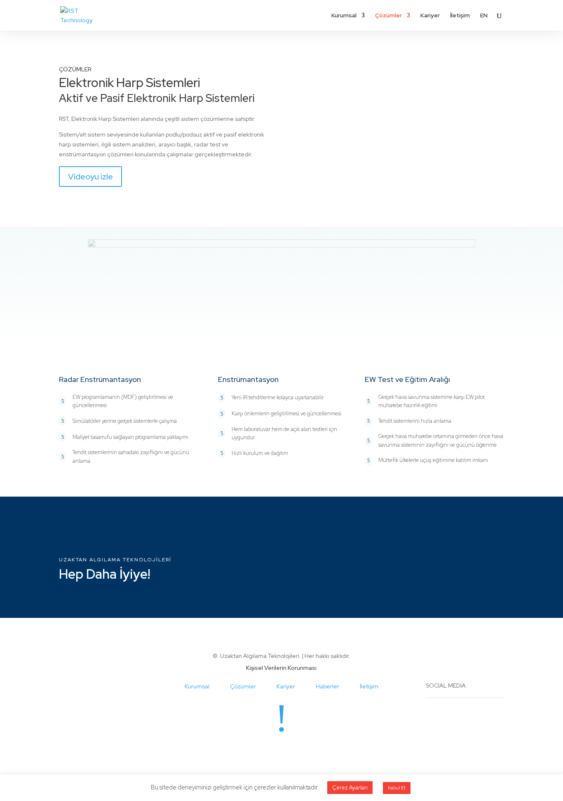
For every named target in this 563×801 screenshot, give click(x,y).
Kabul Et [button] (397, 788)
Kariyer (430, 15)
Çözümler (388, 15)
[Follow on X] (289, 751)
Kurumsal (344, 15)
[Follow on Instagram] (273, 751)
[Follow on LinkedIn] (256, 751)
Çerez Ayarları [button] (350, 787)
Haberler (327, 686)
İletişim (460, 15)
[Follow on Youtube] (306, 751)
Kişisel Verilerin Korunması (281, 667)
